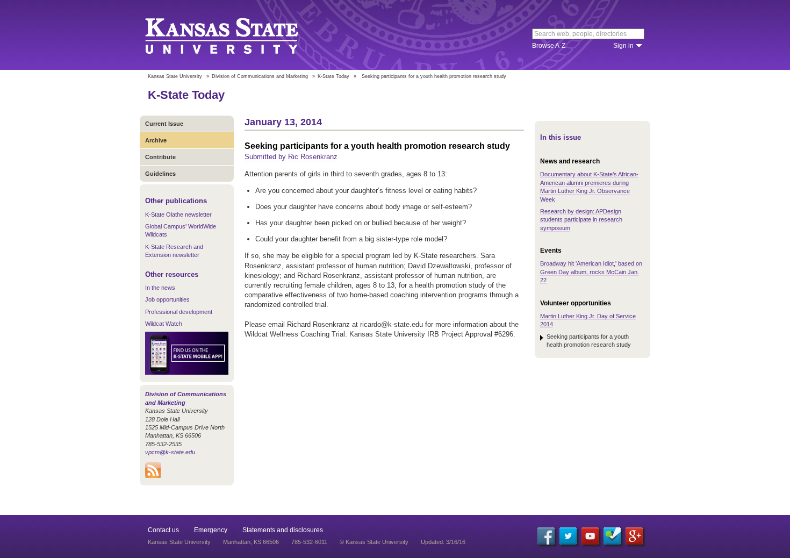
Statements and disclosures (282, 530)
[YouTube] (590, 536)
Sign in (623, 45)
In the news (160, 287)
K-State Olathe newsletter (178, 214)
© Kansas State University (374, 542)
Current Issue (164, 123)
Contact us (163, 530)
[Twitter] (568, 536)
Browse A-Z (548, 45)
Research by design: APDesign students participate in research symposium (581, 219)
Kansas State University (235, 35)
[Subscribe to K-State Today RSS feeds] (153, 476)
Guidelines (160, 173)
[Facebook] (546, 536)
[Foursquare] (612, 536)
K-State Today (333, 76)
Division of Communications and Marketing (260, 76)
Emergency (210, 530)
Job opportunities (167, 299)
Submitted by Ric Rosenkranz (291, 157)
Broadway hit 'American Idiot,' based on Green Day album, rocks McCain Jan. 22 (591, 271)
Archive (156, 140)
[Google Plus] (634, 536)
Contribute (160, 157)
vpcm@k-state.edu (170, 452)
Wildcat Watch (163, 323)
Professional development (178, 312)
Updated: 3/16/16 (443, 542)
